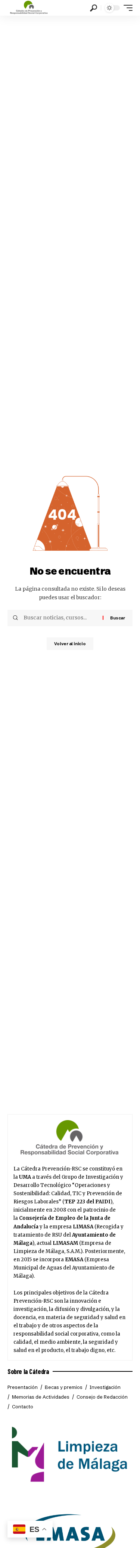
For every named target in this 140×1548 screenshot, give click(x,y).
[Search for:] (60, 618)
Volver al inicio (69, 643)
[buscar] (93, 8)
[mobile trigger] (126, 8)
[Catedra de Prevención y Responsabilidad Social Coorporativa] (28, 8)
